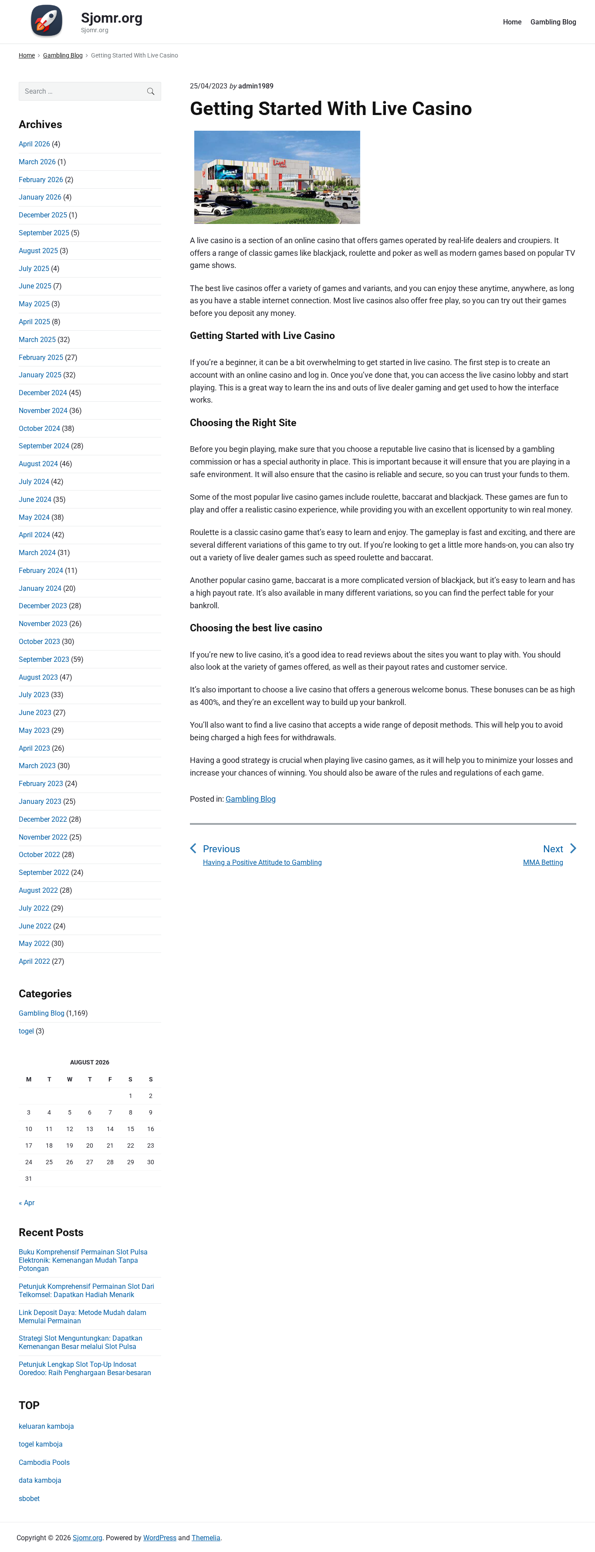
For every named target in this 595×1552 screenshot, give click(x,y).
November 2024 (43, 411)
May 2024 (34, 517)
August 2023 (38, 677)
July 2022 (34, 908)
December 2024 (43, 393)
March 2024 (37, 553)
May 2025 (34, 304)
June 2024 (35, 499)
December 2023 (43, 606)
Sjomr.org (87, 1538)
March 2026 (37, 162)
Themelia (206, 1538)
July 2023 (34, 695)
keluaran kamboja (46, 1426)
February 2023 (41, 783)
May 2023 (34, 730)
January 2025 (40, 375)
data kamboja (40, 1480)
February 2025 (41, 357)
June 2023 (35, 712)
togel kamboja (41, 1444)
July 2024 (34, 482)
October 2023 (39, 641)
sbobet (29, 1498)
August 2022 (38, 890)
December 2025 (43, 215)
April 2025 (34, 322)
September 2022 (44, 872)
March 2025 (37, 339)
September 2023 (44, 659)
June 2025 (35, 286)
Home (512, 22)
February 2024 (41, 570)
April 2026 (34, 144)
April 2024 (34, 535)
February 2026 (41, 180)
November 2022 (43, 837)
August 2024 (38, 464)
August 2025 (38, 251)
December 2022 (43, 819)
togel (26, 1031)
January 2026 (40, 197)
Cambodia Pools (44, 1462)
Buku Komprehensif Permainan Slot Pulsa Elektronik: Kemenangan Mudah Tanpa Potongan (83, 1260)
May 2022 (34, 943)
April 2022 (34, 961)
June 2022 (35, 926)
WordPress (159, 1538)
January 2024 (40, 588)
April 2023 (34, 748)
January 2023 (40, 801)
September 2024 (44, 446)
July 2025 (34, 268)
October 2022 (39, 855)
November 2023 (43, 624)
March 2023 (37, 766)
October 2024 (39, 428)
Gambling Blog (553, 22)
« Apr (26, 1203)
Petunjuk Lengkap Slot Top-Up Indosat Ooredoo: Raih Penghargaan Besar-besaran (85, 1368)
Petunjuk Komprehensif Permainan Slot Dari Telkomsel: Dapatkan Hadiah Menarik (86, 1290)
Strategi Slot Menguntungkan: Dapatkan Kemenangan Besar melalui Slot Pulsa (80, 1342)
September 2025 (44, 233)
